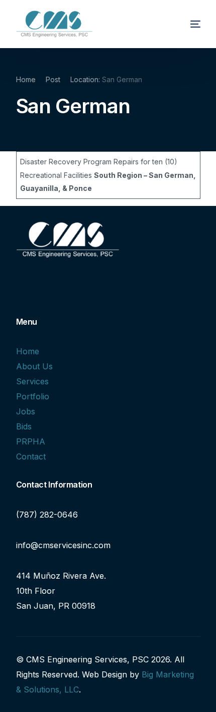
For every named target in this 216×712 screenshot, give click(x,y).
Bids (24, 426)
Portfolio (32, 396)
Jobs (25, 411)
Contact (31, 456)
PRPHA (30, 441)
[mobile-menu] (186, 24)
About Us (34, 366)
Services (32, 381)
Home (27, 351)
